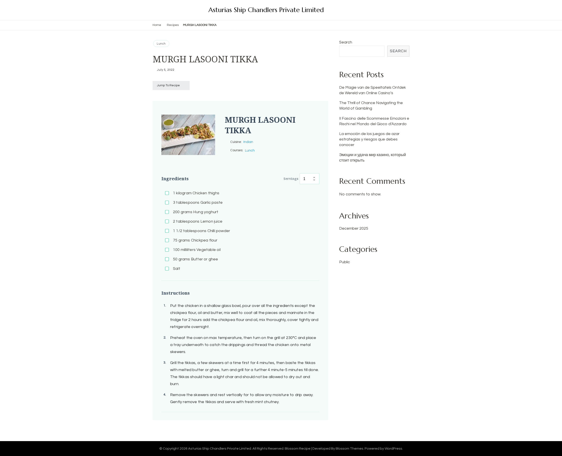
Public (344, 262)
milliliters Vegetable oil (197, 250)
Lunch (161, 43)
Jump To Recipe (168, 85)
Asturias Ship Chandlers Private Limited (266, 10)
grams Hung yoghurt (195, 212)
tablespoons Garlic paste (198, 202)
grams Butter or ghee (195, 259)
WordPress (393, 448)
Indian (248, 142)
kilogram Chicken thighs (196, 193)
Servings (291, 178)
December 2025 (353, 228)
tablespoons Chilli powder (201, 231)
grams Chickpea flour (195, 240)
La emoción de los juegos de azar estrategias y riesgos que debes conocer (369, 139)
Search (345, 42)
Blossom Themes (349, 448)
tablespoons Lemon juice (197, 221)
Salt (176, 269)
